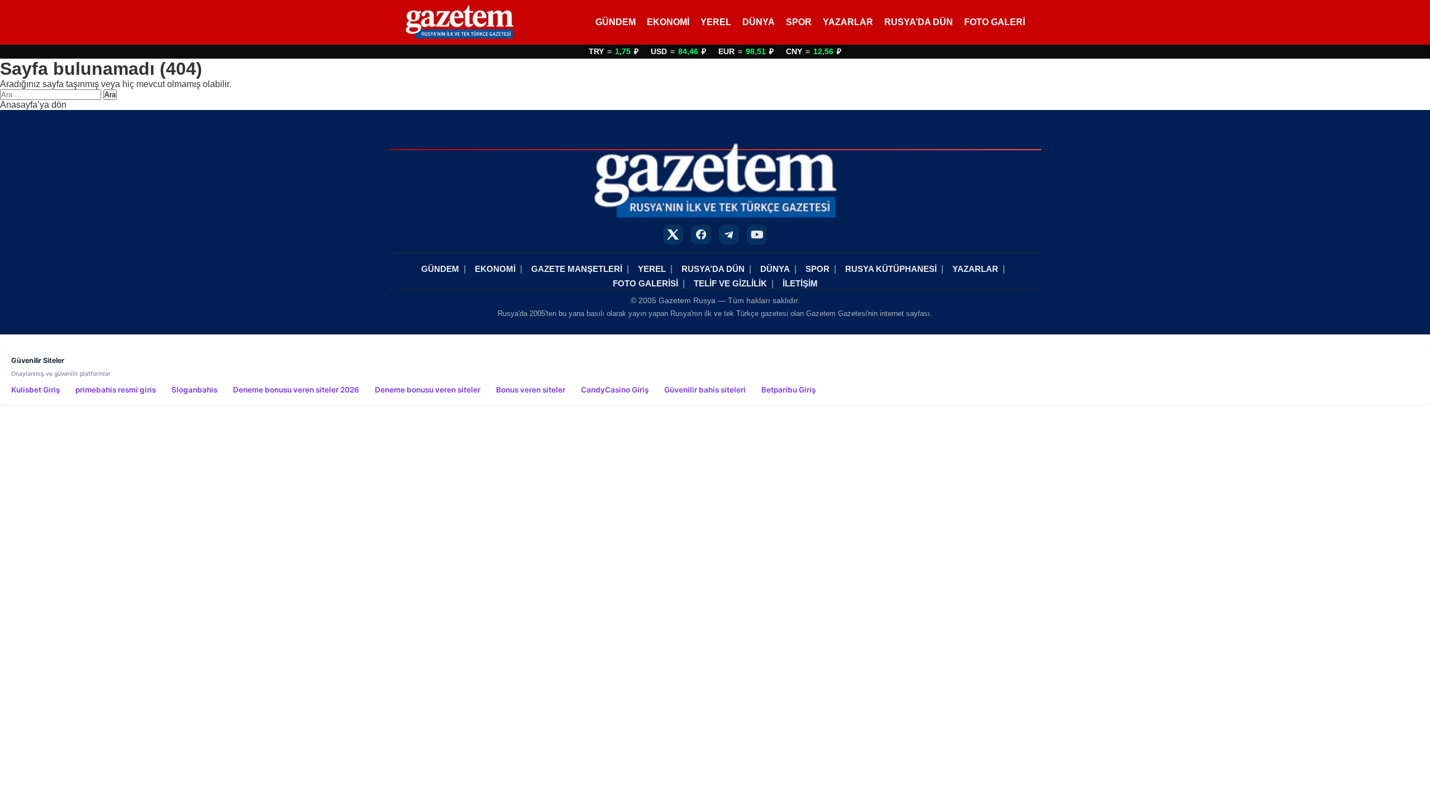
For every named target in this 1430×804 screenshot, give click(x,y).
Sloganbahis (194, 389)
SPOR (799, 22)
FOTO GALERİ (994, 22)
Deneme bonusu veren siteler (427, 389)
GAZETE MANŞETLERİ (576, 269)
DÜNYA (758, 22)
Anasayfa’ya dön (33, 104)
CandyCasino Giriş (615, 389)
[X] (673, 234)
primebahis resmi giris (115, 389)
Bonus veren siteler (530, 389)
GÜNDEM (615, 22)
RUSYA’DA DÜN (918, 22)
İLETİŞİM (800, 283)
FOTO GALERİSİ (645, 283)
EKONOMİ (668, 22)
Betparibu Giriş (788, 389)
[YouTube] (757, 234)
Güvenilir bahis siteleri (705, 389)
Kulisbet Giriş (35, 389)
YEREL (715, 22)
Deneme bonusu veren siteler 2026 (296, 389)
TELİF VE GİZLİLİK (730, 283)
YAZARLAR (848, 22)
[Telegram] (729, 234)
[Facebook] (701, 234)
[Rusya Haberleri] (459, 22)
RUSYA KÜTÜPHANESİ (891, 269)
